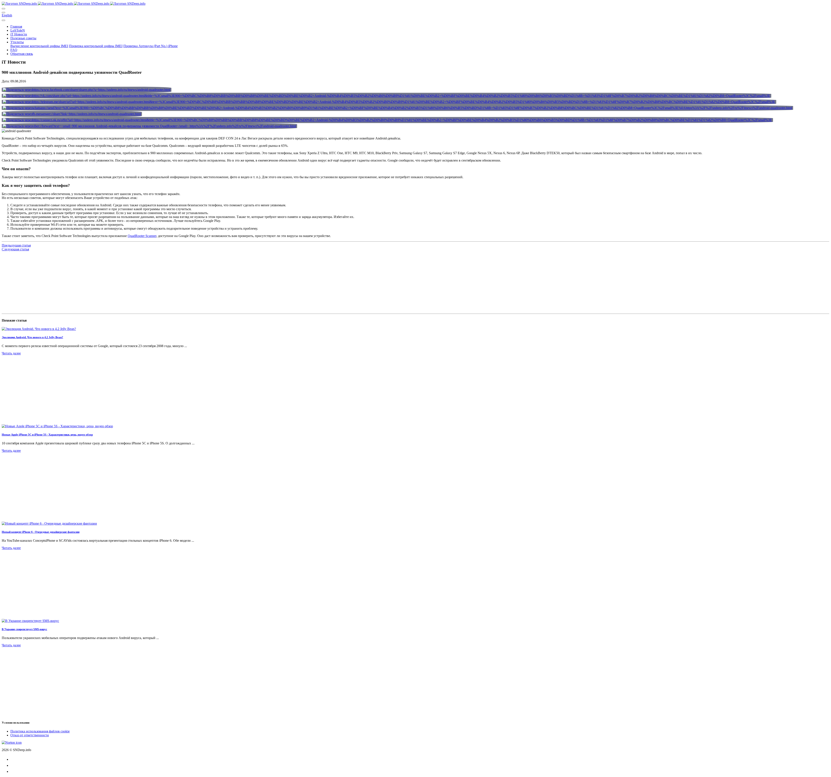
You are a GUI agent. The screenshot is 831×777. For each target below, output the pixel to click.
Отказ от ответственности (29, 735)
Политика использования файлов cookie (40, 731)
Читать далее (11, 353)
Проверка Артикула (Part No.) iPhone (150, 46)
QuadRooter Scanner (142, 236)
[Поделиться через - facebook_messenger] (72, 114)
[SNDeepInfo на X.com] (13, 771)
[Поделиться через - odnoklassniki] (387, 120)
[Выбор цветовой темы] (3, 20)
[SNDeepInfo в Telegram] (13, 759)
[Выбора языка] (3, 12)
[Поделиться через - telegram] (389, 102)
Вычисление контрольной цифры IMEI (39, 46)
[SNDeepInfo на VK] (13, 765)
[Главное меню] (3, 8)
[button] (16, 26)
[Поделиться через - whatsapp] (397, 108)
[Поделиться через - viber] (149, 126)
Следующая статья (15, 249)
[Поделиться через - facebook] (86, 89)
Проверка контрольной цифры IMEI (95, 46)
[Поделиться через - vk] (386, 96)
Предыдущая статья (16, 245)
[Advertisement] (131, 281)
